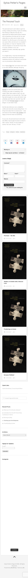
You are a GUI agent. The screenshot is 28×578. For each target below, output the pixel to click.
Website (6, 179)
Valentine (22, 132)
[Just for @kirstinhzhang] (14, 526)
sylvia (17, 25)
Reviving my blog (8, 417)
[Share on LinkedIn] (23, 141)
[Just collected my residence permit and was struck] (14, 469)
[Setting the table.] (14, 540)
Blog (22, 25)
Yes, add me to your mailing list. (14, 187)
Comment (7, 163)
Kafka (17, 132)
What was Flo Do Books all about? (12, 410)
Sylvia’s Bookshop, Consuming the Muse (12, 388)
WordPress (14, 567)
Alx (23, 567)
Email (16, 173)
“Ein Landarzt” (20, 112)
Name (6, 173)
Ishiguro (12, 132)
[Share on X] (5, 141)
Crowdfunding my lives (9, 423)
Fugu (10, 65)
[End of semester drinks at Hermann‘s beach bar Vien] (14, 497)
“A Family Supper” (14, 101)
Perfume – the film (9, 235)
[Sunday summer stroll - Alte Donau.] (14, 512)
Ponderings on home (10, 329)
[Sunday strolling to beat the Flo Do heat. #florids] (14, 483)
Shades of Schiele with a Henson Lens (13, 282)
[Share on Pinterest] (17, 141)
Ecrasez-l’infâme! (9, 375)
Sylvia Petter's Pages (14, 2)
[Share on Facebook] (11, 141)
